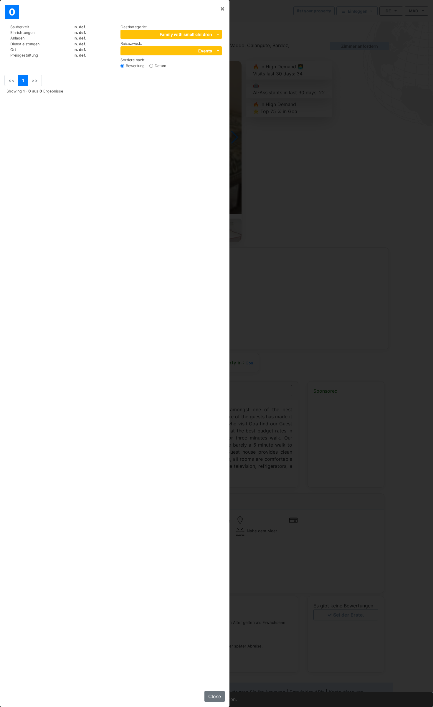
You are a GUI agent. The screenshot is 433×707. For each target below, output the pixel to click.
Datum (160, 66)
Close (214, 696)
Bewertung (135, 66)
